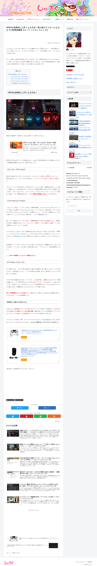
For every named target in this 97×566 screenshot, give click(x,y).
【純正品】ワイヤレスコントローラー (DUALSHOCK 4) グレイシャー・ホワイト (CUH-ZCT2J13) (39, 331)
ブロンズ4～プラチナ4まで (19, 76)
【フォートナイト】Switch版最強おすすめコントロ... (80, 147)
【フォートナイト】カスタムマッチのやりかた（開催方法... (85, 105)
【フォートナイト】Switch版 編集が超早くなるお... (80, 129)
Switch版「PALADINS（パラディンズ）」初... (85, 138)
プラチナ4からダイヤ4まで (19, 79)
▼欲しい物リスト (71, 82)
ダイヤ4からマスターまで (19, 81)
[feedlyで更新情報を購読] (40, 416)
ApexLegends (10, 400)
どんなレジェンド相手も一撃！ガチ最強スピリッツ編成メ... (83, 114)
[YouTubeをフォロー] (26, 416)
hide (20, 71)
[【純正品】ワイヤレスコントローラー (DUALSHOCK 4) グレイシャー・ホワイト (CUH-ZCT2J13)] (14, 332)
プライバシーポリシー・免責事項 (84, 562)
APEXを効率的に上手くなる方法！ (17, 74)
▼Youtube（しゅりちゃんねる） (75, 74)
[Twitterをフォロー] (12, 416)
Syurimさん (18, 236)
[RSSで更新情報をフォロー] (54, 416)
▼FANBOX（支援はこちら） (74, 78)
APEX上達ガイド (19, 400)
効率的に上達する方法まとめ (20, 83)
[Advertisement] (33, 36)
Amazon (24, 337)
